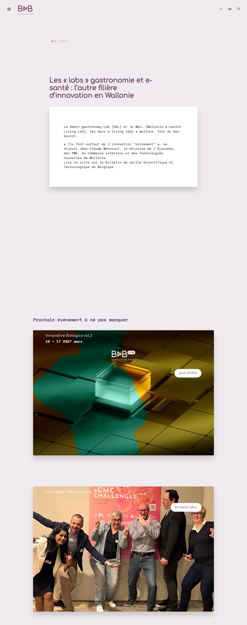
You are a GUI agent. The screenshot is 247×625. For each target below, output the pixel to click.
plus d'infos (188, 373)
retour (63, 40)
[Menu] (9, 9)
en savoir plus (186, 507)
